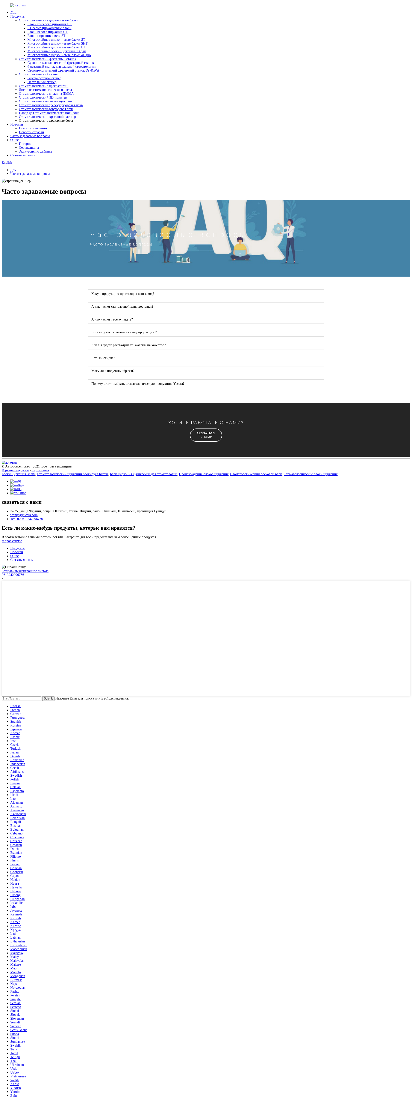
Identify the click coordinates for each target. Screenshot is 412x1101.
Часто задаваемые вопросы (30, 136)
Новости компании (33, 128)
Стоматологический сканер (39, 74)
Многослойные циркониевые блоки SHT (57, 43)
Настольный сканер (41, 82)
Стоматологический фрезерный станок (47, 59)
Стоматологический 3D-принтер (43, 97)
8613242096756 (13, 575)
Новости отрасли (31, 132)
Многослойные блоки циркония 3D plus (56, 51)
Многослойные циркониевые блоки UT (56, 47)
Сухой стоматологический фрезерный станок (60, 62)
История (25, 143)
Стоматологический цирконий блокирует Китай (72, 474)
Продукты (17, 16)
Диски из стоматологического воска (45, 89)
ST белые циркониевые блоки (49, 28)
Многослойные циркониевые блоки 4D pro (59, 55)
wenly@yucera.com (24, 515)
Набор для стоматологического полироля (49, 113)
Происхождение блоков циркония (204, 474)
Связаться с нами (22, 155)
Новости (16, 124)
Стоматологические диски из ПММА (46, 93)
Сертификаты (29, 147)
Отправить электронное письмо (25, 571)
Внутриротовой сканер (44, 78)
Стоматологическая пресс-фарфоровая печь (51, 105)
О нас (14, 140)
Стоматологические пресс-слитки (43, 86)
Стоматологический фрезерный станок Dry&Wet (63, 70)
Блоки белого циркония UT (47, 32)
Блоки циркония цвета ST (46, 35)
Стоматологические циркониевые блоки (48, 20)
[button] (206, 435)
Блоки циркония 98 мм (18, 474)
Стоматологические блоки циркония (311, 474)
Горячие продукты (15, 470)
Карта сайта (40, 470)
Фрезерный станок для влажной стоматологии (61, 66)
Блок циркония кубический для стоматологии (143, 474)
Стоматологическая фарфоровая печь (46, 109)
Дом (13, 12)
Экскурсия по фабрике (35, 151)
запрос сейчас (12, 541)
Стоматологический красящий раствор (47, 116)
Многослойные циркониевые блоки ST (56, 39)
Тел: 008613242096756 (26, 519)
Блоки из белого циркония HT (49, 24)
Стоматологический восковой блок (256, 474)
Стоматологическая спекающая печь (45, 101)
